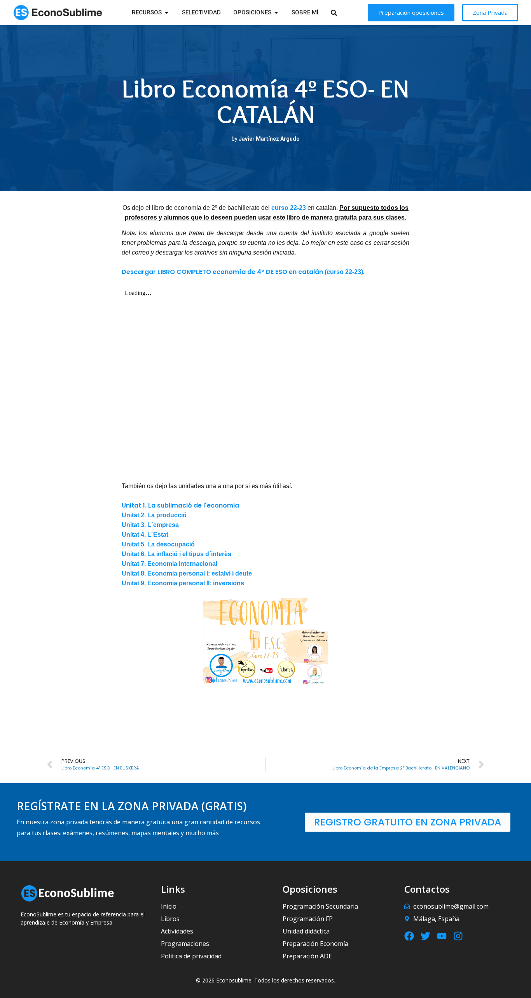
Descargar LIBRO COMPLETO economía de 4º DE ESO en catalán (222, 271)
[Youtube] (442, 936)
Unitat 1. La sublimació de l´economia (180, 505)
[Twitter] (425, 936)
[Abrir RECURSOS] (166, 12)
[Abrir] (344, 12)
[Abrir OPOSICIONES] (276, 12)
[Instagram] (458, 936)
